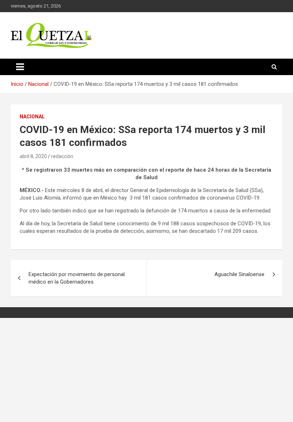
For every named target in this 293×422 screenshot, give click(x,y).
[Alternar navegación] (20, 67)
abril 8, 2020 (33, 156)
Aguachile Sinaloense (239, 274)
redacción (62, 156)
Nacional (32, 116)
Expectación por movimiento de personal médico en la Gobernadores (77, 278)
